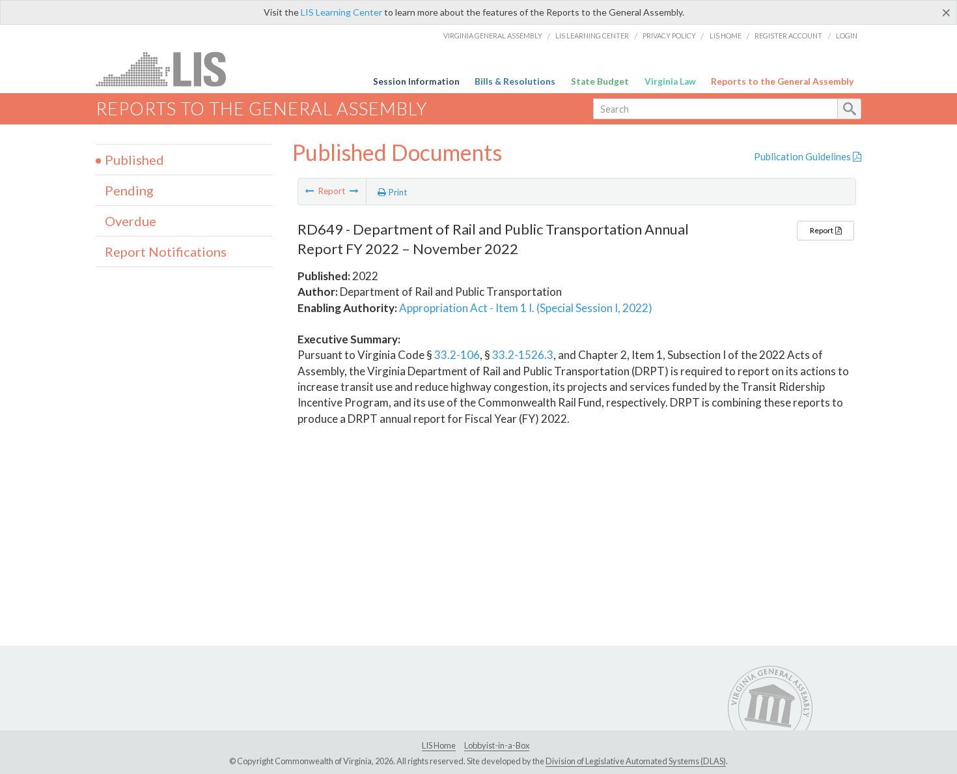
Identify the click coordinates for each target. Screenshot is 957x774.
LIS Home (726, 35)
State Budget (600, 81)
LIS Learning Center (341, 12)
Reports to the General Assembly (782, 81)
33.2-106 (457, 355)
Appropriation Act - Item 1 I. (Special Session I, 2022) (525, 308)
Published (134, 159)
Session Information (416, 81)
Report (822, 230)
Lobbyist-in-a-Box (496, 745)
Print (397, 192)
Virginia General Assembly (492, 35)
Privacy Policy (669, 35)
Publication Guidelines (803, 156)
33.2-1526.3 (522, 355)
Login (846, 35)
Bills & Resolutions (515, 81)
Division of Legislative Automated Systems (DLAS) (636, 761)
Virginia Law (670, 81)
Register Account (788, 35)
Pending (129, 190)
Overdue (130, 221)
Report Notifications (166, 251)
